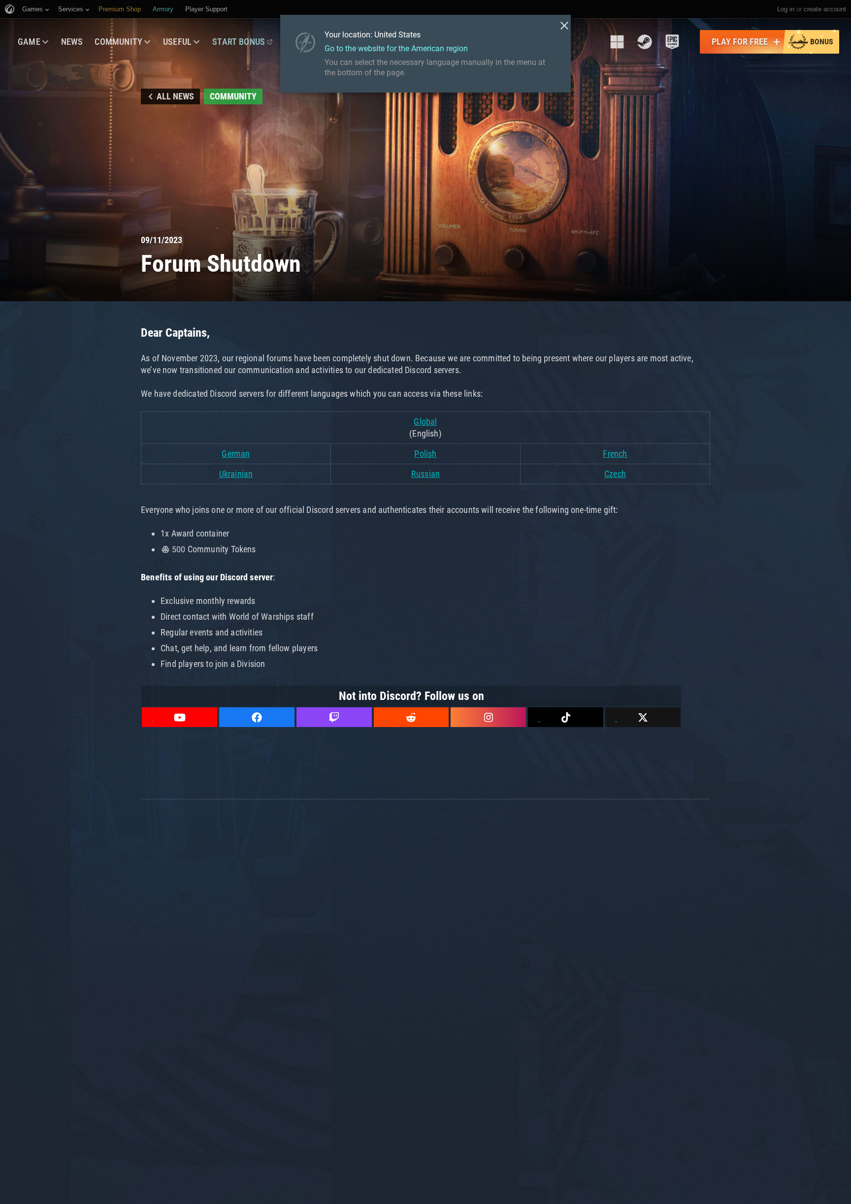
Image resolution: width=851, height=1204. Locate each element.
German (236, 453)
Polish (425, 453)
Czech (615, 474)
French (615, 453)
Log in (785, 9)
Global (425, 421)
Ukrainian (236, 474)
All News (175, 96)
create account (825, 9)
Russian (425, 474)
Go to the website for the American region (396, 48)
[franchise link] (617, 42)
